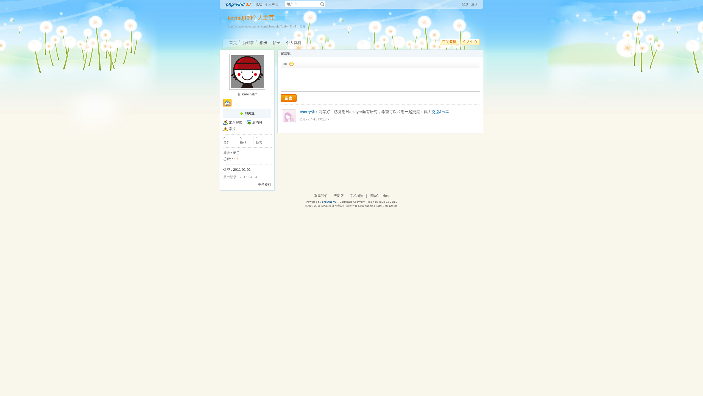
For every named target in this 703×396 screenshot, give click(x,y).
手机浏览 (356, 196)
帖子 (276, 42)
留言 (288, 98)
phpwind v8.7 (330, 201)
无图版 (339, 196)
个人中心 (271, 4)
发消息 (257, 122)
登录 (465, 4)
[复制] (303, 26)
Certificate (346, 201)
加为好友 (235, 122)
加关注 (250, 113)
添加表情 (291, 63)
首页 (233, 42)
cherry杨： (309, 111)
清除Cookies (379, 196)
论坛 (259, 4)
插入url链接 (285, 63)
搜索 (322, 4)
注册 (474, 4)
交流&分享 (440, 111)
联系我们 (321, 196)
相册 (263, 42)
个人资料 (293, 42)
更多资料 (264, 184)
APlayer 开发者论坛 (333, 205)
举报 (232, 129)
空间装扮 (449, 42)
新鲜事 (248, 42)
